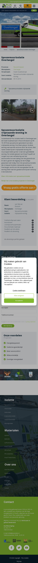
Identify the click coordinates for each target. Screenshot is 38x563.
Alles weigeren (19, 295)
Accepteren (19, 300)
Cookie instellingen (19, 290)
